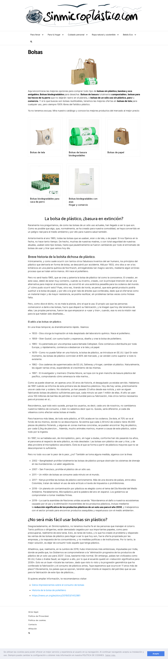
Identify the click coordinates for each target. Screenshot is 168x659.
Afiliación (32, 629)
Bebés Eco (128, 34)
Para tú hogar (54, 34)
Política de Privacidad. (38, 616)
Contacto (32, 624)
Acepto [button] (156, 654)
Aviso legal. (33, 612)
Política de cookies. (37, 620)
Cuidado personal (76, 34)
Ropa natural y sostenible (103, 34)
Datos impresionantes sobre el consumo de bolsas (58, 585)
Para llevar (35, 34)
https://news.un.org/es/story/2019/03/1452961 (56, 595)
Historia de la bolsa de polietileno (49, 590)
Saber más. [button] (110, 655)
